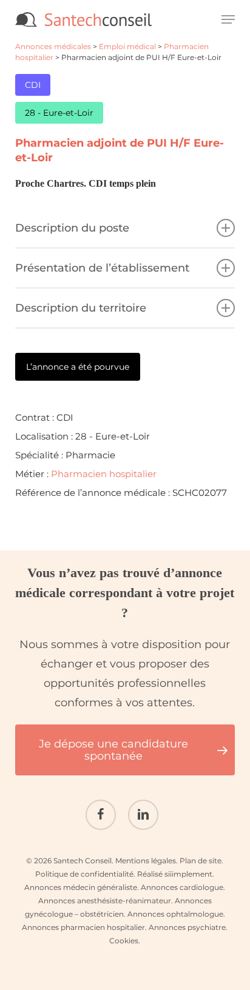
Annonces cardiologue (182, 887)
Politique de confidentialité (84, 873)
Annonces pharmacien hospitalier (83, 927)
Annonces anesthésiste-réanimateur (104, 900)
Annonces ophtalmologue (175, 913)
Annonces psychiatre (187, 927)
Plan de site (200, 860)
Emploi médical (127, 46)
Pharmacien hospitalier (104, 474)
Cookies (123, 940)
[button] (228, 19)
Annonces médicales (53, 46)
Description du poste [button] (72, 228)
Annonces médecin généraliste (80, 887)
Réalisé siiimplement (174, 873)
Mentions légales (145, 860)
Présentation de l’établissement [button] (102, 268)
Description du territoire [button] (80, 308)
